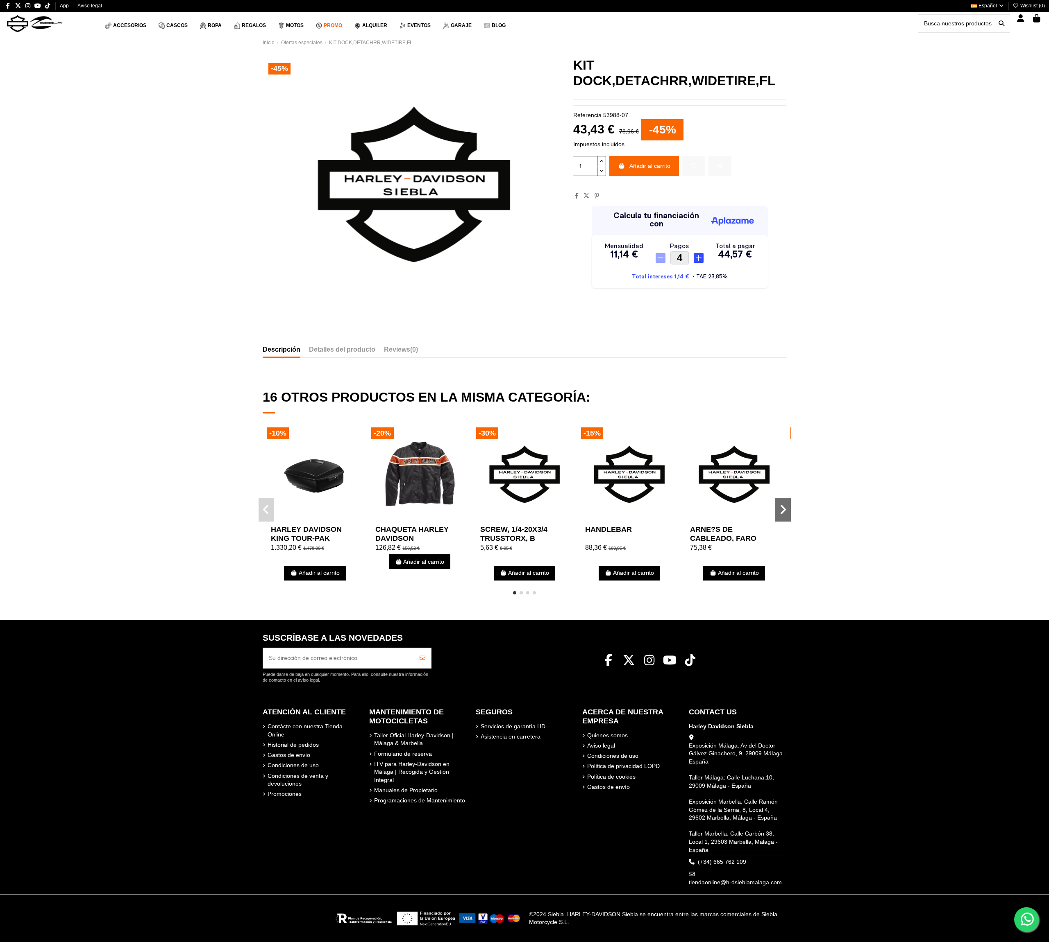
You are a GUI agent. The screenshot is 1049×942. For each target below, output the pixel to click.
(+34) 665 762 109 (722, 861)
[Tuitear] (586, 195)
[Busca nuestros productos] (1001, 23)
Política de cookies (611, 776)
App (65, 6)
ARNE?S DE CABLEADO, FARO (723, 533)
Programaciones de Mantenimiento (419, 800)
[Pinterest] (597, 195)
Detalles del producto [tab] (342, 349)
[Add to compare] (719, 166)
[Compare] (314, 518)
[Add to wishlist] (693, 166)
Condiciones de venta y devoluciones (298, 780)
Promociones (285, 794)
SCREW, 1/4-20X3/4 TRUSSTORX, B (513, 533)
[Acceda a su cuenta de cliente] (1021, 19)
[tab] (401, 351)
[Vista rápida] (326, 518)
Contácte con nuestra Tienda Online (305, 730)
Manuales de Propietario (406, 790)
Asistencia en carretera (510, 736)
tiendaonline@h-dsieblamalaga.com (735, 882)
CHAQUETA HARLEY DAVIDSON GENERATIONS (412, 538)
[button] (514, 592)
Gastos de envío (289, 755)
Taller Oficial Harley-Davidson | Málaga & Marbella (414, 739)
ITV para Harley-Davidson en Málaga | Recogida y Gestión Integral (412, 772)
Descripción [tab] (281, 349)
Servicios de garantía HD (513, 726)
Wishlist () (1032, 6)
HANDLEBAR (608, 529)
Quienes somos (607, 735)
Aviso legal (89, 6)
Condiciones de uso (293, 765)
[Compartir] (577, 195)
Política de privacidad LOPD (623, 766)
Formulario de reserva (403, 753)
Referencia (587, 115)
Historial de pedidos (293, 744)
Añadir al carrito (649, 166)
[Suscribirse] (422, 658)
